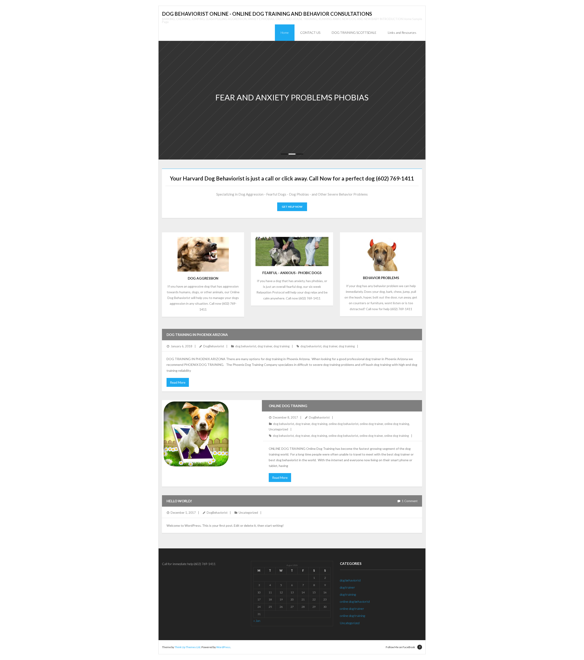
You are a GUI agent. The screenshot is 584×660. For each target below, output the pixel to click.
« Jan (256, 621)
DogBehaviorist (213, 346)
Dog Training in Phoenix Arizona (197, 335)
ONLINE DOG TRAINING (288, 406)
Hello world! (179, 501)
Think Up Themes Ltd (187, 647)
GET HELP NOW (292, 206)
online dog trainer (371, 424)
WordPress (223, 647)
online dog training (396, 424)
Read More (177, 382)
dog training (281, 346)
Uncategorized (278, 429)
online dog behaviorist (343, 424)
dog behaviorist (245, 346)
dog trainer (265, 346)
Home (285, 32)
